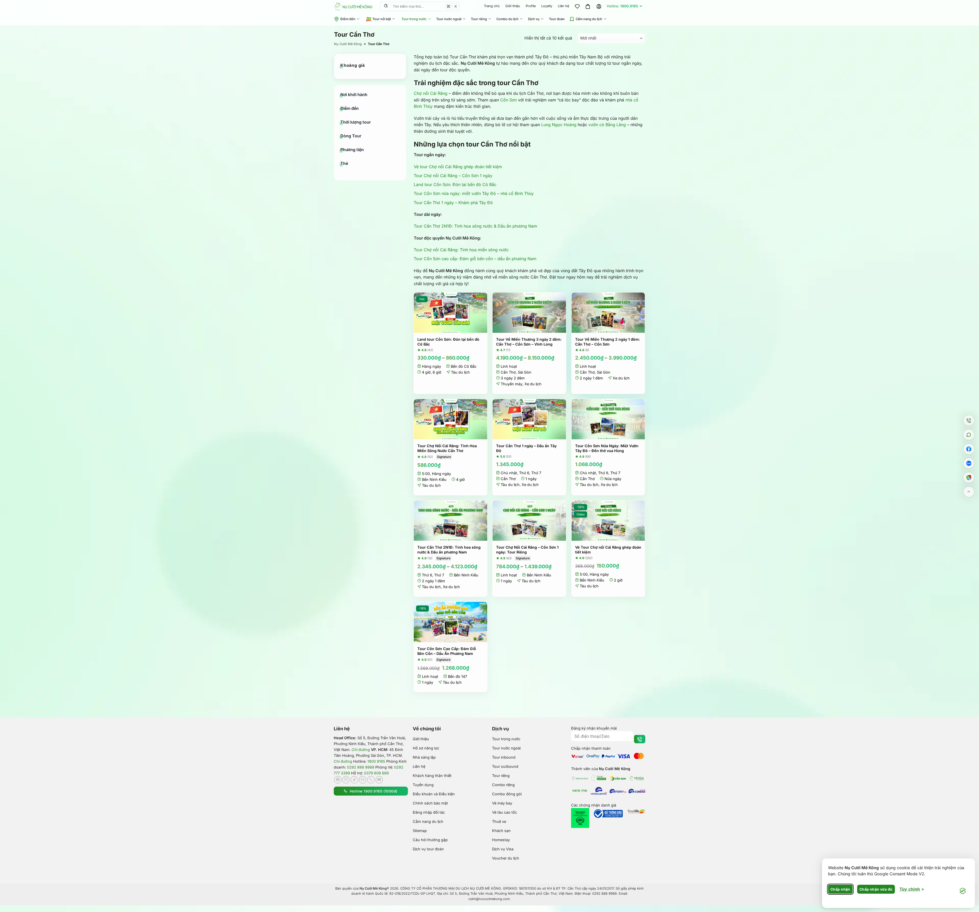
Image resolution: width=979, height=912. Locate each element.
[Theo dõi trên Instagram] (346, 780)
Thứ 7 (536, 473)
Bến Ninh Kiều (434, 479)
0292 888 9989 (360, 767)
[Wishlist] (577, 6)
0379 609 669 (376, 773)
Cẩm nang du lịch (589, 19)
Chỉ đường (361, 749)
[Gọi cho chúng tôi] (371, 780)
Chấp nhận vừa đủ (876, 889)
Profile (531, 6)
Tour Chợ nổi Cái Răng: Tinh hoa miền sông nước (461, 249)
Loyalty (546, 6)
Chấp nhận (840, 889)
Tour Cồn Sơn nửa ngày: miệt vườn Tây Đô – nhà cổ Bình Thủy (474, 193)
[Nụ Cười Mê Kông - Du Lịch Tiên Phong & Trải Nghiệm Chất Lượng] (353, 6)
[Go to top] (969, 491)
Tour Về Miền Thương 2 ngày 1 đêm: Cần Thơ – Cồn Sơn (607, 341)
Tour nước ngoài (448, 19)
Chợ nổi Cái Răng (430, 93)
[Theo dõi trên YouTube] (379, 780)
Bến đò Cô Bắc (463, 366)
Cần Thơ (508, 372)
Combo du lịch (507, 19)
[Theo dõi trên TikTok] (354, 780)
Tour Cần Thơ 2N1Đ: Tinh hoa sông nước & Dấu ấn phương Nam (475, 226)
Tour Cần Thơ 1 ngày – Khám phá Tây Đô (453, 202)
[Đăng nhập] (598, 6)
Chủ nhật (509, 473)
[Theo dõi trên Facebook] (338, 780)
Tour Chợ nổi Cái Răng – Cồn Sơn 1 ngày (453, 175)
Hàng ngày (431, 366)
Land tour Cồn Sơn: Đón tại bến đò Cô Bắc (455, 184)
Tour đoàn (557, 19)
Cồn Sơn (508, 99)
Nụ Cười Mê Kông (348, 44)
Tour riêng (479, 19)
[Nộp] (385, 6)
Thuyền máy (511, 384)
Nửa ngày (612, 479)
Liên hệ (563, 6)
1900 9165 (376, 761)
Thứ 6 (524, 473)
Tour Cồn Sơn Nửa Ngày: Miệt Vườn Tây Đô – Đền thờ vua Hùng (606, 448)
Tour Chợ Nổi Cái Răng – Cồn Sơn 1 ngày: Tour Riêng (527, 549)
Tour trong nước (414, 19)
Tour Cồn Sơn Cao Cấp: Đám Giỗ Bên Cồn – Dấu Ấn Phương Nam (446, 651)
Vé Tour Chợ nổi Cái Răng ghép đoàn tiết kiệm (608, 549)
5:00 (426, 473)
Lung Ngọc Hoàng (558, 124)
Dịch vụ (533, 19)
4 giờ (426, 372)
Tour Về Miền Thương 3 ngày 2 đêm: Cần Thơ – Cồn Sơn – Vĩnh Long (529, 341)
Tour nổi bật (381, 19)
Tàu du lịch (460, 372)
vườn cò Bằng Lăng (607, 124)
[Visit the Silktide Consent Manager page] (963, 891)
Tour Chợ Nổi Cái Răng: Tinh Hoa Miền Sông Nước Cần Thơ (447, 448)
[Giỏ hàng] (587, 6)
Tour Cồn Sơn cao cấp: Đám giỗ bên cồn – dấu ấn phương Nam (475, 258)
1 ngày (531, 479)
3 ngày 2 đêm (513, 378)
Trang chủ (492, 6)
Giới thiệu (512, 6)
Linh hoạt (509, 366)
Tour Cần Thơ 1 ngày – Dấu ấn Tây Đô (526, 448)
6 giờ (437, 372)
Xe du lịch (533, 384)
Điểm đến (347, 19)
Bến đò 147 (457, 676)
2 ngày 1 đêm (591, 378)
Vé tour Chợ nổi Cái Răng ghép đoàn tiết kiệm (458, 166)
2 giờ (618, 580)
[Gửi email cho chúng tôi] (363, 780)
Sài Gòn (524, 372)
